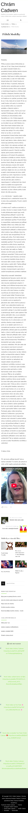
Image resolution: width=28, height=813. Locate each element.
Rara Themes (14, 801)
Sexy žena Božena (5, 571)
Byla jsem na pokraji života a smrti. (11, 596)
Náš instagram (15, 644)
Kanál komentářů (7, 631)
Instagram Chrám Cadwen (11, 807)
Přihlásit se (5, 623)
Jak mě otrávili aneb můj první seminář (12, 600)
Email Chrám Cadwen (9, 808)
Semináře (6, 810)
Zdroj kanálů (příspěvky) (9, 627)
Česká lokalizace (7, 635)
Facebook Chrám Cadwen (8, 805)
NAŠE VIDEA (22, 808)
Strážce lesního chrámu (8, 607)
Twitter (20, 805)
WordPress (14, 803)
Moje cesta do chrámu (7, 604)
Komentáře (15, 810)
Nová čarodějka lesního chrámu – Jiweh (12, 611)
